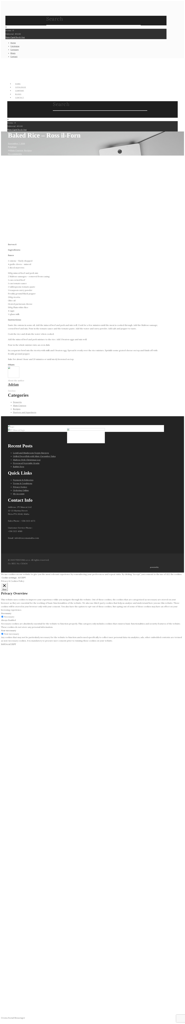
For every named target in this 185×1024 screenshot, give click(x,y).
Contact (13, 56)
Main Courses (16, 150)
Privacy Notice (20, 487)
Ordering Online (21, 490)
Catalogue (14, 46)
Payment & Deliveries (23, 480)
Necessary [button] (6, 613)
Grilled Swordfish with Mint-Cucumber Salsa (34, 456)
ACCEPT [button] (22, 577)
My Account (18, 493)
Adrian (13, 147)
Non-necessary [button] (8, 630)
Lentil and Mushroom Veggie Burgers (31, 453)
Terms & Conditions (22, 483)
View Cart (10, 37)
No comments (15, 154)
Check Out (20, 37)
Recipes (28, 150)
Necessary (9, 616)
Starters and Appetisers (24, 412)
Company (14, 49)
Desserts (17, 402)
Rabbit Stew (18, 466)
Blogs (12, 53)
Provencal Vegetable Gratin (26, 463)
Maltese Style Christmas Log (27, 460)
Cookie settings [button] (9, 577)
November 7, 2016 (16, 143)
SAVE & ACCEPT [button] (8, 644)
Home (13, 43)
